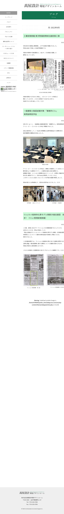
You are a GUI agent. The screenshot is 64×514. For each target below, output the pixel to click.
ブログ (8, 22)
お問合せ (8, 78)
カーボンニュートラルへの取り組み (8, 47)
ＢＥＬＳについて (9, 58)
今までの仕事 (8, 36)
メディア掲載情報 (9, 68)
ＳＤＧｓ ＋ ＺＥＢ (8, 53)
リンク (8, 83)
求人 (8, 73)
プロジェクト (8, 32)
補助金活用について (8, 41)
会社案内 (8, 27)
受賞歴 (8, 63)
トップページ (8, 17)
